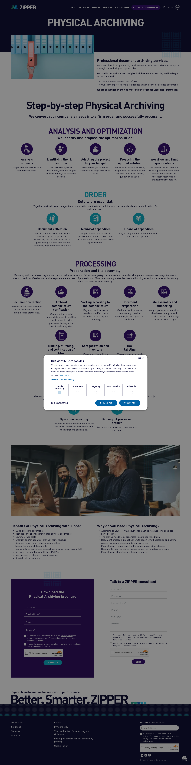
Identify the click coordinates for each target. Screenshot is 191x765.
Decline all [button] (106, 403)
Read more (64, 375)
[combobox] (139, 358)
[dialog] (95, 382)
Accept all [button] (129, 403)
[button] (95, 379)
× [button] (143, 358)
